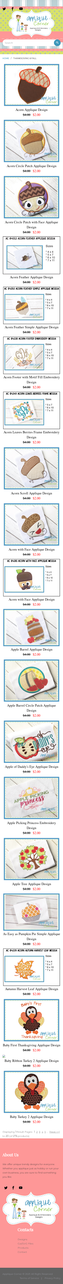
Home (6, 58)
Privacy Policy (52, 1278)
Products (23, 1247)
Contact (22, 1251)
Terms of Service (29, 1278)
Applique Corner (12, 1273)
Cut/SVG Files (25, 1243)
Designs (22, 1239)
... (47, 1131)
